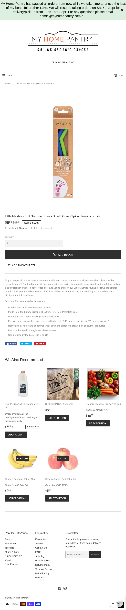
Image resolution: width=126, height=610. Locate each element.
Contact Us (41, 547)
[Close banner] (121, 9)
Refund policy (42, 573)
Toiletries (9, 547)
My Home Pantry (20, 598)
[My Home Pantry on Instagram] (65, 588)
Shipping (23, 228)
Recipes (39, 577)
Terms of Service (44, 569)
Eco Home (10, 543)
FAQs (38, 552)
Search (39, 543)
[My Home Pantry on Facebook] (59, 588)
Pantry (8, 539)
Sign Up (95, 554)
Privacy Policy (42, 560)
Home (7, 83)
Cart (121, 75)
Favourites (40, 539)
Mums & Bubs (12, 552)
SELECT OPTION (57, 418)
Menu (9, 75)
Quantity (9, 237)
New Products (12, 564)
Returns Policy (42, 564)
